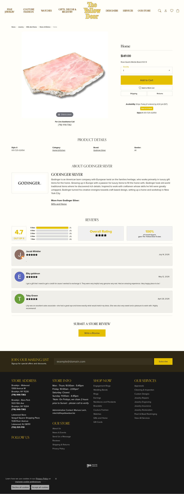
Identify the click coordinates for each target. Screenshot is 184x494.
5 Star (32, 227)
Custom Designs (141, 393)
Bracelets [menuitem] (97, 405)
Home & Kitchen (45, 27)
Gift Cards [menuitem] (97, 421)
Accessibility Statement (162, 481)
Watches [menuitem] (97, 413)
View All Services (142, 417)
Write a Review (92, 333)
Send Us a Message (61, 436)
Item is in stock (146, 108)
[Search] (159, 11)
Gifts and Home (31, 27)
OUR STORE (144, 11)
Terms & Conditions (142, 481)
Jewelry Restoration (143, 409)
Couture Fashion (28, 11)
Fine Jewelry (9, 11)
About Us (56, 428)
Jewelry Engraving (142, 401)
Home (14, 27)
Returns (160, 93)
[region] (65, 75)
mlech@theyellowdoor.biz (63, 413)
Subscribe (163, 361)
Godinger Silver (99, 150)
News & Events (59, 432)
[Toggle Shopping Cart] (177, 11)
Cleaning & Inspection (144, 389)
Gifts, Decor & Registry (67, 11)
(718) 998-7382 (64, 124)
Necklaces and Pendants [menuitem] (104, 401)
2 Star (32, 236)
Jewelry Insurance (142, 405)
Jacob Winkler (33, 251)
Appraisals (139, 385)
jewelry (21, 27)
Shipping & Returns (61, 444)
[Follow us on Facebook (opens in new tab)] (21, 443)
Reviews (56, 440)
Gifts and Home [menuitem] (100, 417)
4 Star (32, 230)
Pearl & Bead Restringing (145, 413)
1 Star (33, 239)
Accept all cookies (40, 487)
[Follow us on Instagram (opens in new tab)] (14, 443)
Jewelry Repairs (141, 397)
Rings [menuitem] (95, 393)
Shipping (133, 93)
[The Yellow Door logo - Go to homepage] (92, 10)
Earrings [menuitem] (97, 397)
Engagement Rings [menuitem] (102, 385)
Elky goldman (33, 273)
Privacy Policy (58, 448)
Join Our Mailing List (30, 360)
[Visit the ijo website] (92, 465)
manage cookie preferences (28, 481)
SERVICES (128, 11)
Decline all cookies (20, 487)
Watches (46, 11)
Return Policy (113, 481)
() (70, 227)
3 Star (32, 233)
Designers (112, 11)
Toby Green (32, 295)
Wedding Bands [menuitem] (100, 389)
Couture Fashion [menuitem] (101, 409)
